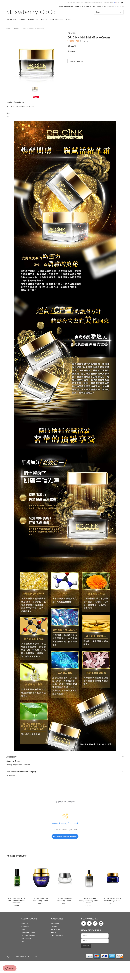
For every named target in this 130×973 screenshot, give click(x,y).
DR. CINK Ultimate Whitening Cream (64, 899)
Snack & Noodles (56, 19)
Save (36, 97)
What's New (11, 19)
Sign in (86, 2)
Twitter (89, 923)
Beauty (44, 19)
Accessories (33, 19)
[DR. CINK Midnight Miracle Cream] (35, 57)
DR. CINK (72, 33)
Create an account (96, 2)
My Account (71, 2)
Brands (68, 19)
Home (8, 28)
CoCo (31, 11)
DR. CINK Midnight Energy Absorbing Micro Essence (88, 900)
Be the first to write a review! (65, 836)
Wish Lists (79, 2)
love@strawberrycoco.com (115, 6)
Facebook (83, 923)
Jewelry (22, 19)
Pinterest (95, 923)
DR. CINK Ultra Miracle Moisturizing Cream (112, 899)
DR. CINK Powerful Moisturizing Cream (40, 899)
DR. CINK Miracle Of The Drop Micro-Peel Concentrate (16, 900)
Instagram (101, 923)
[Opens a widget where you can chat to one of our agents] (10, 968)
